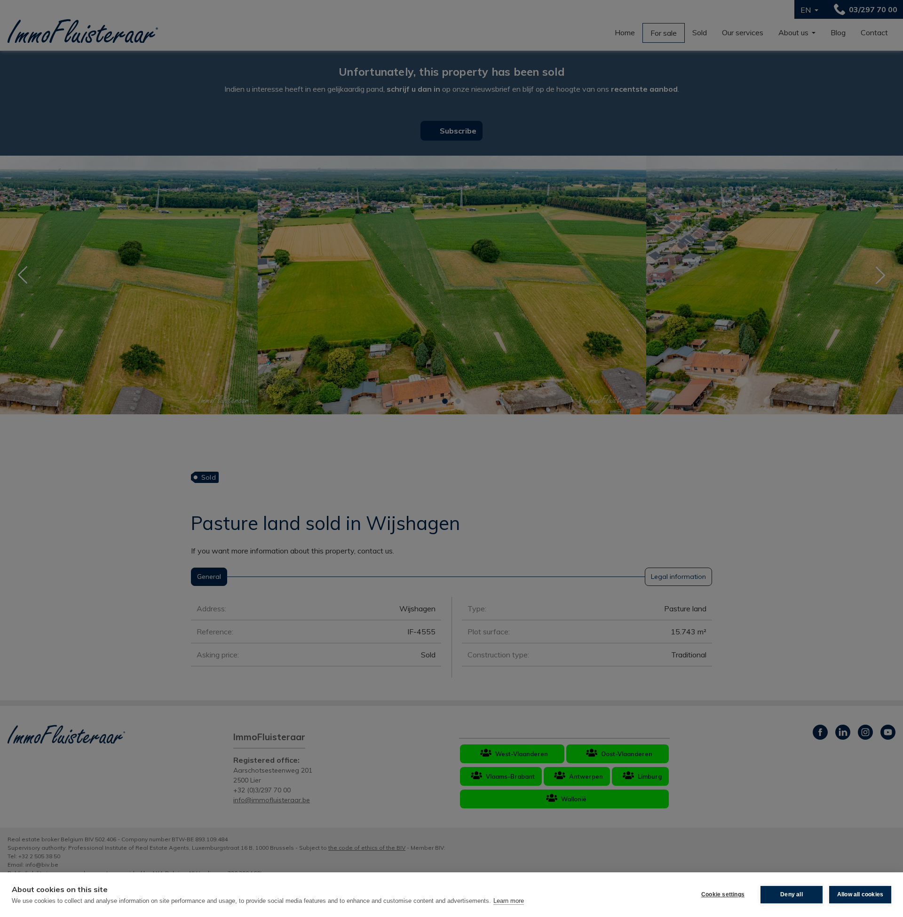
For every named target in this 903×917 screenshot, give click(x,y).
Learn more (508, 900)
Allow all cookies (860, 894)
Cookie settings (723, 894)
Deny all (791, 894)
